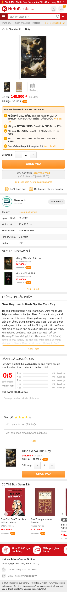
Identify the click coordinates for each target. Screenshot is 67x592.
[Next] (62, 514)
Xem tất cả (33, 289)
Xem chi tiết (50, 146)
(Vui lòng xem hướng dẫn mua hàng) (33, 182)
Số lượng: (7, 155)
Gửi (33, 441)
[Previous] (5, 514)
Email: (22, 576)
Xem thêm (56, 201)
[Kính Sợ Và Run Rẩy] (33, 78)
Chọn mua (33, 164)
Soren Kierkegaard (28, 212)
